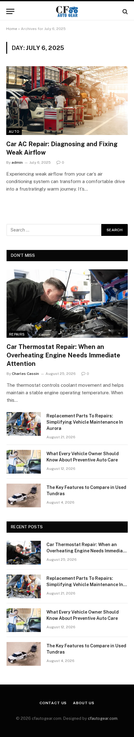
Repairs (17, 334)
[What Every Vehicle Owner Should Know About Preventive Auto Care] (24, 462)
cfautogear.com (102, 718)
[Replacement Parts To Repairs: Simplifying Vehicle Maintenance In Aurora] (24, 424)
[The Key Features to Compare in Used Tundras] (24, 495)
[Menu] (10, 11)
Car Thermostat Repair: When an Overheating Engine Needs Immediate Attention (63, 355)
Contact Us (53, 703)
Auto (14, 131)
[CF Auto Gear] (67, 11)
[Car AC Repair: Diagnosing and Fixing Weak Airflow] (67, 100)
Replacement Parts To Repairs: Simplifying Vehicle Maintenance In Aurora (84, 422)
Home (11, 29)
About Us (83, 703)
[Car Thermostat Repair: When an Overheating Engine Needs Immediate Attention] (67, 303)
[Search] (124, 11)
